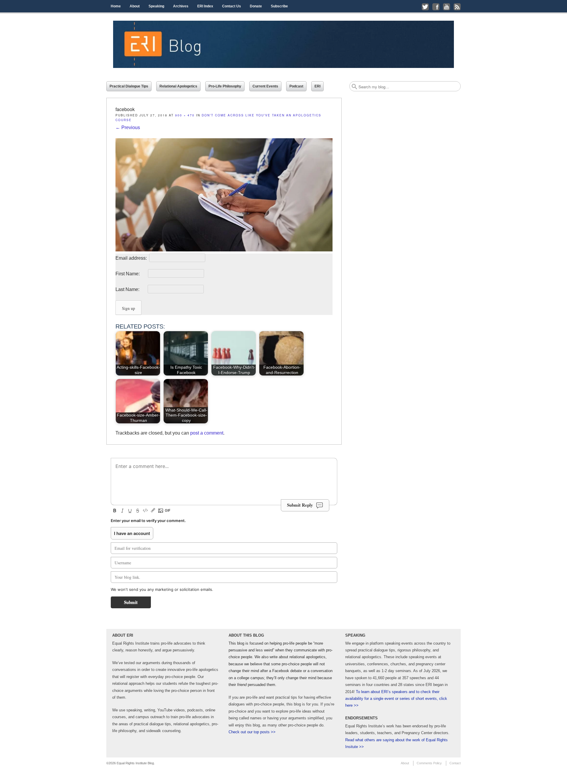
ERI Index (205, 6)
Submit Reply (300, 505)
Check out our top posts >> (252, 732)
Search (354, 86)
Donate (256, 6)
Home (116, 6)
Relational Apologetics (178, 86)
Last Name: (130, 289)
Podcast (296, 86)
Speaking (156, 6)
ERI (317, 86)
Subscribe (279, 6)
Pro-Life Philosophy (224, 86)
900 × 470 (185, 115)
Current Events (265, 86)
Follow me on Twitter (425, 6)
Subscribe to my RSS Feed (457, 6)
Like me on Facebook (435, 6)
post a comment (206, 432)
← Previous (127, 127)
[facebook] (224, 249)
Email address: (131, 258)
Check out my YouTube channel (446, 6)
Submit (131, 602)
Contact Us (231, 6)
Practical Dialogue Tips (129, 86)
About (135, 6)
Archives (180, 6)
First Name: (131, 273)
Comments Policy (429, 763)
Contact (455, 763)
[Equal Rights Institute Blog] (283, 44)
